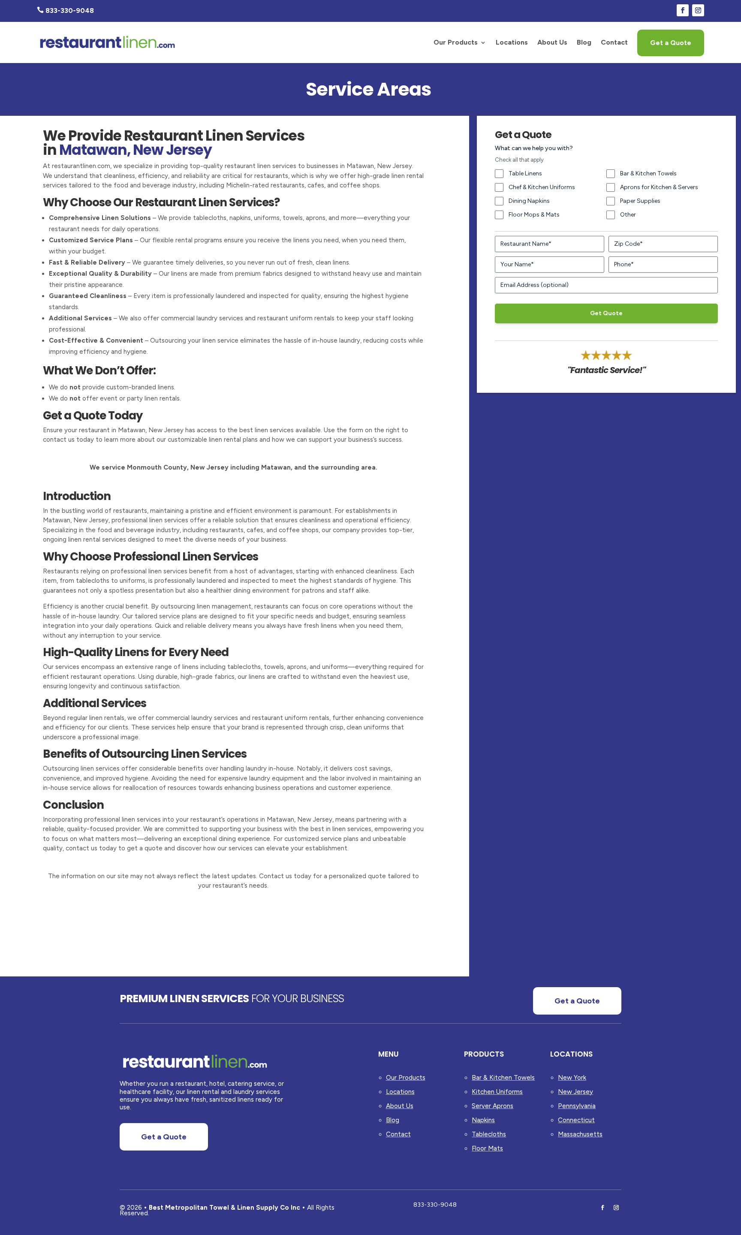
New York (572, 1077)
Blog (584, 42)
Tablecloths (489, 1134)
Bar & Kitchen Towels (648, 173)
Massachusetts (580, 1134)
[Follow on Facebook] (683, 10)
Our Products (456, 42)
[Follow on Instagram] (698, 10)
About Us (552, 42)
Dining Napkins (529, 201)
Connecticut (576, 1120)
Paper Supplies (640, 201)
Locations (512, 42)
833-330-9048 (435, 1204)
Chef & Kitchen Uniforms (542, 187)
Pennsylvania (577, 1106)
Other (628, 214)
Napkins (483, 1120)
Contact (614, 42)
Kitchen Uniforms (497, 1092)
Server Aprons (492, 1106)
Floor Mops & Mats (534, 214)
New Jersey (575, 1092)
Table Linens (525, 173)
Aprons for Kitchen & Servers (659, 187)
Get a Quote (670, 43)
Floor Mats (487, 1148)
